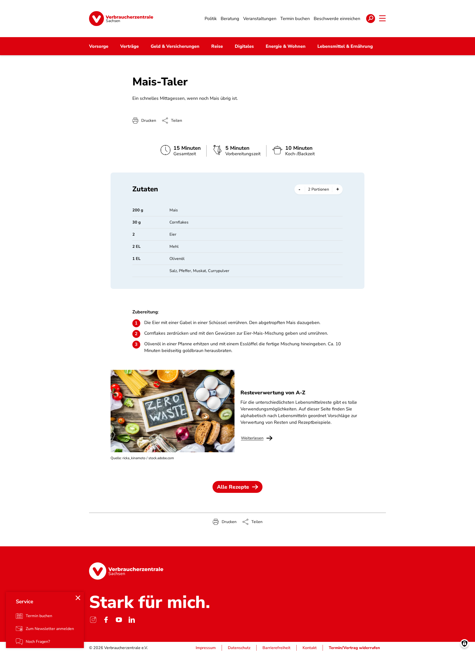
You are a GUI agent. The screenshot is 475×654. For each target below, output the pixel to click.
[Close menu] (78, 598)
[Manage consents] (464, 643)
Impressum (206, 648)
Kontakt (310, 648)
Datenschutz (239, 648)
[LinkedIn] (131, 619)
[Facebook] (105, 619)
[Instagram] (93, 619)
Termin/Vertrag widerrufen (354, 648)
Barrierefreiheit (276, 648)
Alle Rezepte (233, 486)
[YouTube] (118, 619)
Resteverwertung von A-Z (272, 392)
